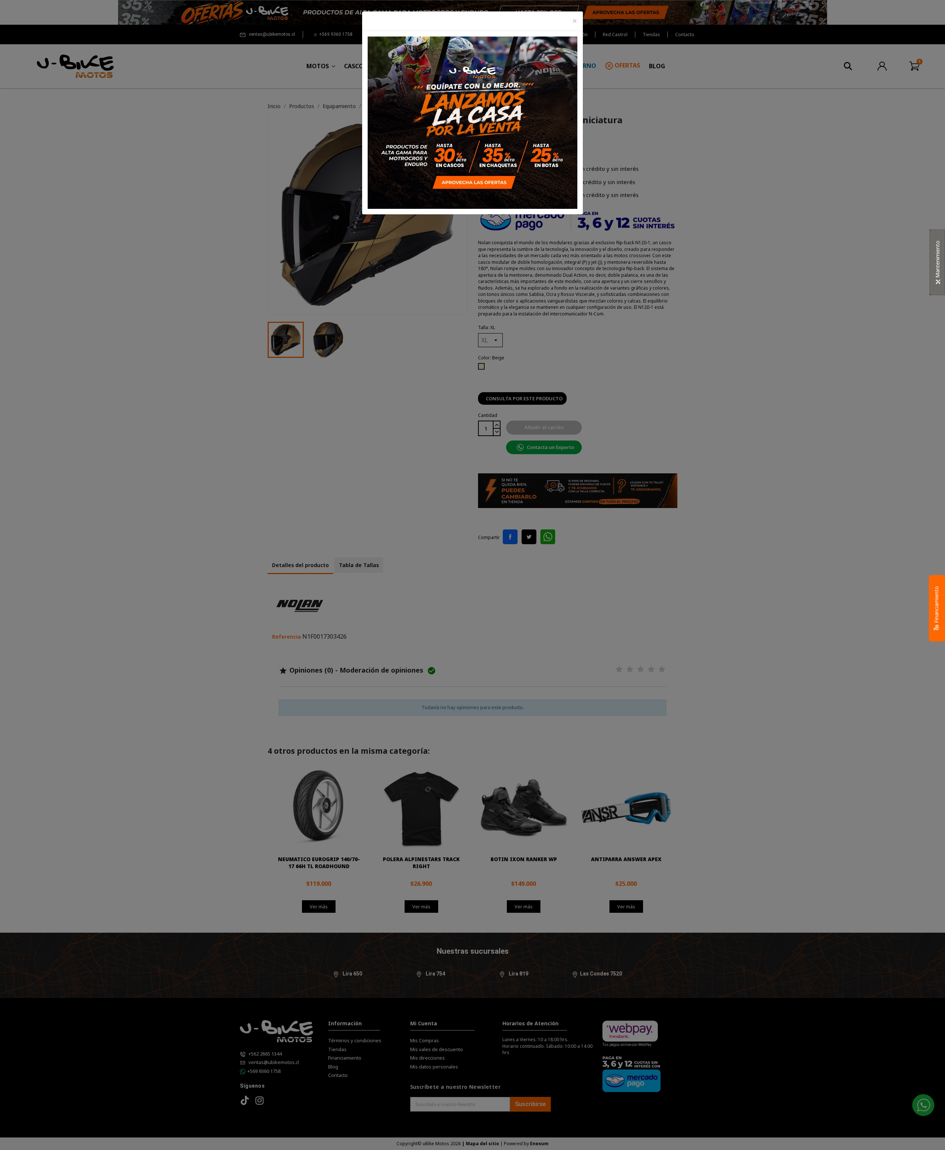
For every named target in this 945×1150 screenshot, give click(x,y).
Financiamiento (936, 605)
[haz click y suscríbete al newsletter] (472, 121)
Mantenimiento (937, 260)
